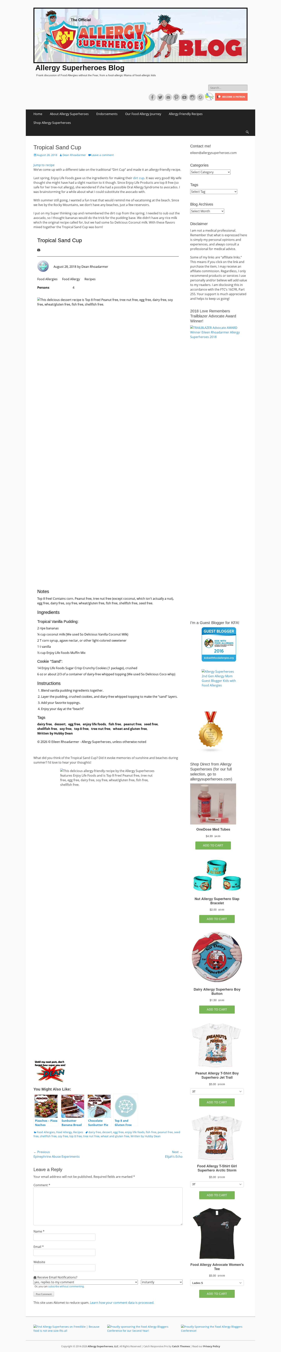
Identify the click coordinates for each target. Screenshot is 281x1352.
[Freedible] (209, 99)
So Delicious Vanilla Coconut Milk (103, 634)
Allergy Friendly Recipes (186, 114)
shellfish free (47, 729)
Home (37, 114)
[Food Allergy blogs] (210, 752)
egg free (74, 724)
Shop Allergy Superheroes (52, 123)
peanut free (132, 724)
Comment (41, 1185)
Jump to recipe (43, 165)
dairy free (44, 724)
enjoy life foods (94, 724)
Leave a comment (102, 155)
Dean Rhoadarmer (74, 155)
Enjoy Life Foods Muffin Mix (65, 653)
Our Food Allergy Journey (143, 114)
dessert (60, 724)
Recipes (90, 279)
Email (38, 1247)
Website (39, 1262)
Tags (194, 185)
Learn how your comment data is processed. (122, 1303)
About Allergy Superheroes (69, 114)
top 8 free (81, 729)
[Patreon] (231, 99)
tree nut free (100, 729)
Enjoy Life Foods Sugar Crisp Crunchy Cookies (74, 668)
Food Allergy (71, 279)
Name (39, 1231)
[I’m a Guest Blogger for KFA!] (219, 644)
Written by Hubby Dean (55, 733)
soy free (65, 729)
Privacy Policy (211, 1346)
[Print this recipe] (38, 250)
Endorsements (107, 114)
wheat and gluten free (130, 729)
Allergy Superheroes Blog (79, 68)
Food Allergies (47, 279)
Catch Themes (181, 1346)
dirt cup (138, 178)
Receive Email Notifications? (57, 1277)
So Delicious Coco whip (157, 674)
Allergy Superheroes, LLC (103, 1346)
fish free (115, 724)
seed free (151, 724)
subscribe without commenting (66, 1286)
